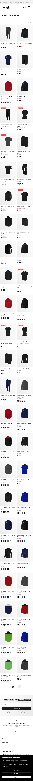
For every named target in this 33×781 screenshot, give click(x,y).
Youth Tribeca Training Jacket (24, 259)
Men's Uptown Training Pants (8, 43)
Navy (19, 46)
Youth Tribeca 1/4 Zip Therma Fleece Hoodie (24, 396)
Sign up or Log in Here (16, 729)
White (20, 455)
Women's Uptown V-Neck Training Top (23, 125)
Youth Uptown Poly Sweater (24, 451)
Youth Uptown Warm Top (6, 423)
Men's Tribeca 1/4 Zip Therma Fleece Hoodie (8, 97)
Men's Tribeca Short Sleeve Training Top (7, 70)
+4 (10, 102)
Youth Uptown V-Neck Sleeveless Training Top (6, 342)
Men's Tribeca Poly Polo (23, 479)
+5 (26, 401)
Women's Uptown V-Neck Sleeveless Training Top (23, 342)
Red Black (20, 100)
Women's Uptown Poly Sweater (24, 369)
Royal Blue (5, 263)
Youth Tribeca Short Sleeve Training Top (7, 180)
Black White (1, 184)
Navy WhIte (22, 262)
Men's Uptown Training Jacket (24, 43)
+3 (26, 429)
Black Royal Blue (17, 100)
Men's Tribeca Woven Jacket (8, 286)
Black (17, 46)
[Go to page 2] (19, 686)
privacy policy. (24, 712)
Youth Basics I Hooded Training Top (8, 564)
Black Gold (17, 262)
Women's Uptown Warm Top (7, 206)
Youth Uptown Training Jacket (8, 314)
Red (20, 46)
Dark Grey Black (2, 184)
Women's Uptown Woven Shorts (7, 369)
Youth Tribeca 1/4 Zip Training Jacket (8, 232)
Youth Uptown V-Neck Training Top (8, 152)
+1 (26, 567)
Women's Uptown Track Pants (8, 125)
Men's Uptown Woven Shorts (24, 70)
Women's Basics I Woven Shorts (23, 232)
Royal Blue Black (19, 100)
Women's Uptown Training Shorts (23, 152)
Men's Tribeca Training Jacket (24, 97)
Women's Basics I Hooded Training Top (7, 259)
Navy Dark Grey (5, 74)
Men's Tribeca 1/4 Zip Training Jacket (24, 424)
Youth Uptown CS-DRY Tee (23, 206)
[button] (1, 47)
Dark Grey (22, 46)
